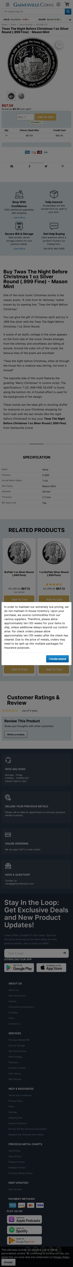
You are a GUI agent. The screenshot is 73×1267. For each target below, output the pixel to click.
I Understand (57, 659)
